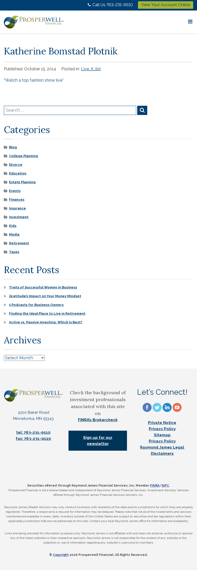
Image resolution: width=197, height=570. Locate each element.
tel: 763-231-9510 (33, 432)
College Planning (23, 156)
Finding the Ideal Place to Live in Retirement (47, 313)
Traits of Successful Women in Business (43, 287)
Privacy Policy (162, 429)
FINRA (155, 485)
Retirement (19, 243)
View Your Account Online (165, 4)
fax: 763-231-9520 (33, 438)
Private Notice (162, 422)
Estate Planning (22, 182)
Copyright (61, 555)
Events (15, 191)
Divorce (15, 165)
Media (14, 234)
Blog (13, 147)
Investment (18, 217)
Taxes (14, 252)
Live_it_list (91, 68)
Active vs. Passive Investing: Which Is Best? (45, 322)
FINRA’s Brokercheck (98, 420)
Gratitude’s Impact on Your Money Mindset (45, 296)
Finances (16, 199)
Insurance (17, 208)
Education (17, 173)
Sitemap (162, 435)
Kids (12, 226)
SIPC (165, 485)
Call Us (112, 4)
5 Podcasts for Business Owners (36, 305)
